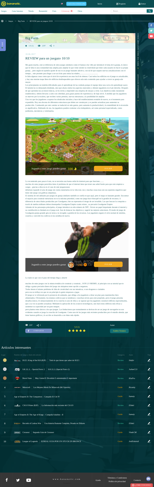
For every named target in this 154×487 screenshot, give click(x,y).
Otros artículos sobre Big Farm (138, 49)
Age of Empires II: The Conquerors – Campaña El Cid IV (37, 397)
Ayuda (98, 480)
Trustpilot (67, 483)
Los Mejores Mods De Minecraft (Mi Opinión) (51, 387)
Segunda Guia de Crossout (43, 432)
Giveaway (65, 11)
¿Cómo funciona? (143, 485)
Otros (80, 11)
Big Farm (21, 21)
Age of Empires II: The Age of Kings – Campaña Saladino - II (38, 415)
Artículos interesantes (138, 86)
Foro (54, 11)
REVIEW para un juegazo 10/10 (41, 21)
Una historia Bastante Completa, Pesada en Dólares (64, 423)
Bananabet (43, 11)
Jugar (108, 168)
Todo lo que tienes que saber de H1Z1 (64, 360)
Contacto (137, 480)
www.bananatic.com (67, 479)
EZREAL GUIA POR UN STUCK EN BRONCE (61, 441)
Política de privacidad (117, 481)
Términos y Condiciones (117, 478)
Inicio (100, 4)
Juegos (4, 11)
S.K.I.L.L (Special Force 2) (59, 369)
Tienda (31, 11)
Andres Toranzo (119, 331)
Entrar (143, 4)
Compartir (38, 331)
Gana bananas (17, 11)
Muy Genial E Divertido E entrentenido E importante (56, 378)
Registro (122, 4)
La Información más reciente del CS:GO (57, 405)
